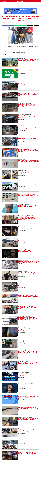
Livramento (20, 1)
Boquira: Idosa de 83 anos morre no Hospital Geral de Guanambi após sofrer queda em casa (28, 94)
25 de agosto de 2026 (21, 321)
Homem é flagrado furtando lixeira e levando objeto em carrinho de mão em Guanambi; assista (28, 262)
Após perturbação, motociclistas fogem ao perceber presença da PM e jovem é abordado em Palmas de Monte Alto (28, 285)
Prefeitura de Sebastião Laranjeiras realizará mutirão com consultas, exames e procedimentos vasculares (28, 397)
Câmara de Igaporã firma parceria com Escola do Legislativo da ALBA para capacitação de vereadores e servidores (28, 172)
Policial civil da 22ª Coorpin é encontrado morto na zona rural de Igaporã (27, 251)
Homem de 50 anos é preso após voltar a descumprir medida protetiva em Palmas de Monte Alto (28, 116)
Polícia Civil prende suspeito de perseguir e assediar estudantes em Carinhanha (28, 419)
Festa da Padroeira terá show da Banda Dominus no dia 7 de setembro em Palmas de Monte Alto (28, 386)
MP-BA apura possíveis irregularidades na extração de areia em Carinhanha (28, 60)
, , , (24, 92)
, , (23, 69)
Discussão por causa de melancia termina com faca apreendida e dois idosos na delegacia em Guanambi (28, 341)
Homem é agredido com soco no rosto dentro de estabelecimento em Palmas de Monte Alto (28, 105)
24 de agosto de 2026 (21, 365)
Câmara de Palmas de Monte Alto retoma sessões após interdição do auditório (28, 363)
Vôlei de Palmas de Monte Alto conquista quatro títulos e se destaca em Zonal (27, 441)
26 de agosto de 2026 (21, 221)
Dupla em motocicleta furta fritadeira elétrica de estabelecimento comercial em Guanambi (28, 150)
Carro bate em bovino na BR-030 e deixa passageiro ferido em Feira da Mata (27, 228)
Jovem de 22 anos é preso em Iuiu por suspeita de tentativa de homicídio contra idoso (28, 139)
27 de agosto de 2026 (21, 62)
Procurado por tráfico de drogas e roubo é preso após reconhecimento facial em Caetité (28, 240)
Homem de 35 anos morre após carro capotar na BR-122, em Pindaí (27, 206)
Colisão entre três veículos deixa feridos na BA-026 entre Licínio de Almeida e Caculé (28, 453)
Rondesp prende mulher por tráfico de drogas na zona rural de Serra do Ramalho (28, 195)
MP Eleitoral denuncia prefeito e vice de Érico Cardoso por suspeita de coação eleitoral (28, 71)
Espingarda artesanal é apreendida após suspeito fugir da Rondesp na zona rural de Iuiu (28, 408)
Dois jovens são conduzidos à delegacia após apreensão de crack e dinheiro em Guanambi (28, 161)
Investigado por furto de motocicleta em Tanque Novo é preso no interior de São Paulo (27, 307)
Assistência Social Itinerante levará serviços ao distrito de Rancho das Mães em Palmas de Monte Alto (28, 374)
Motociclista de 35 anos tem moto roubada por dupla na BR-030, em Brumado (28, 82)
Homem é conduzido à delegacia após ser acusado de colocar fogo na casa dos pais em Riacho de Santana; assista (28, 329)
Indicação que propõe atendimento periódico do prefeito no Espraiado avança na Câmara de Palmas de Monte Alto (28, 318)
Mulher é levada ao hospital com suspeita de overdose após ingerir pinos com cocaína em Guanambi (28, 128)
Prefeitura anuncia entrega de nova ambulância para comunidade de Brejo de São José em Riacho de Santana (28, 184)
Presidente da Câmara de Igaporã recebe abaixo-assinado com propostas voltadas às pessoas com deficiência (28, 430)
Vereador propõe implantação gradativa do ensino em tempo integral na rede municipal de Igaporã (28, 273)
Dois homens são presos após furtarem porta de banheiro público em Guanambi (27, 352)
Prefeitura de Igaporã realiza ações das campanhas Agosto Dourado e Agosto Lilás (28, 296)
